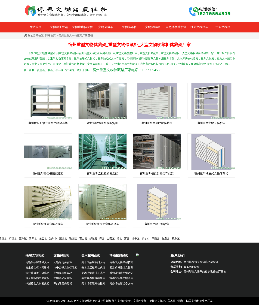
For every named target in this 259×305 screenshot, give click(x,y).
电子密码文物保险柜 (65, 267)
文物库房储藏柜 (82, 27)
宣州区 (14, 238)
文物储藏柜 (152, 27)
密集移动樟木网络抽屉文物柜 (37, 268)
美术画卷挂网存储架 (93, 278)
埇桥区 (127, 238)
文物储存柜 (129, 27)
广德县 (4, 238)
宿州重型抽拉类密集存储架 (102, 223)
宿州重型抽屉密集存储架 (47, 223)
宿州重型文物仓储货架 (211, 123)
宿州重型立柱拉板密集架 (102, 173)
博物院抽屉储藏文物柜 (37, 263)
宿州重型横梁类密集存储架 (157, 173)
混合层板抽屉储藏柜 (37, 278)
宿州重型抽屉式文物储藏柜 (211, 173)
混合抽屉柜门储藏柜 (37, 272)
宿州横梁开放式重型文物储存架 (48, 123)
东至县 (34, 238)
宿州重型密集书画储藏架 (47, 173)
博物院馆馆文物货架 (121, 272)
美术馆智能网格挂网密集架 (93, 284)
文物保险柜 (61, 255)
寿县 (93, 238)
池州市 (44, 238)
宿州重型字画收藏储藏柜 (156, 123)
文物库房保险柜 (63, 272)
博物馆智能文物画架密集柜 (121, 279)
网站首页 (35, 27)
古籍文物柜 (222, 27)
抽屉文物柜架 (199, 27)
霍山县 (74, 238)
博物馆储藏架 (118, 255)
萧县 (118, 238)
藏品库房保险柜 (63, 283)
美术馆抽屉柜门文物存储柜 (93, 263)
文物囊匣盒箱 (59, 27)
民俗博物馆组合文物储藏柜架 (121, 284)
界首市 (137, 238)
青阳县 (24, 238)
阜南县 (147, 238)
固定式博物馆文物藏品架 (121, 268)
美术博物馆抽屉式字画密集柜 (93, 273)
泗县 (110, 238)
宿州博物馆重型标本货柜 (102, 123)
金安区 (102, 238)
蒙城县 (54, 238)
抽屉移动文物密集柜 (37, 283)
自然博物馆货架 (176, 27)
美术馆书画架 (90, 255)
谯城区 (64, 238)
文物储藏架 (105, 27)
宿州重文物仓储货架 (156, 223)
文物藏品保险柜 (63, 278)
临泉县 (157, 238)
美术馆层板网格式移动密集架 (93, 268)
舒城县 (84, 238)
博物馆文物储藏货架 (121, 262)
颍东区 (167, 238)
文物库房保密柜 (63, 262)
